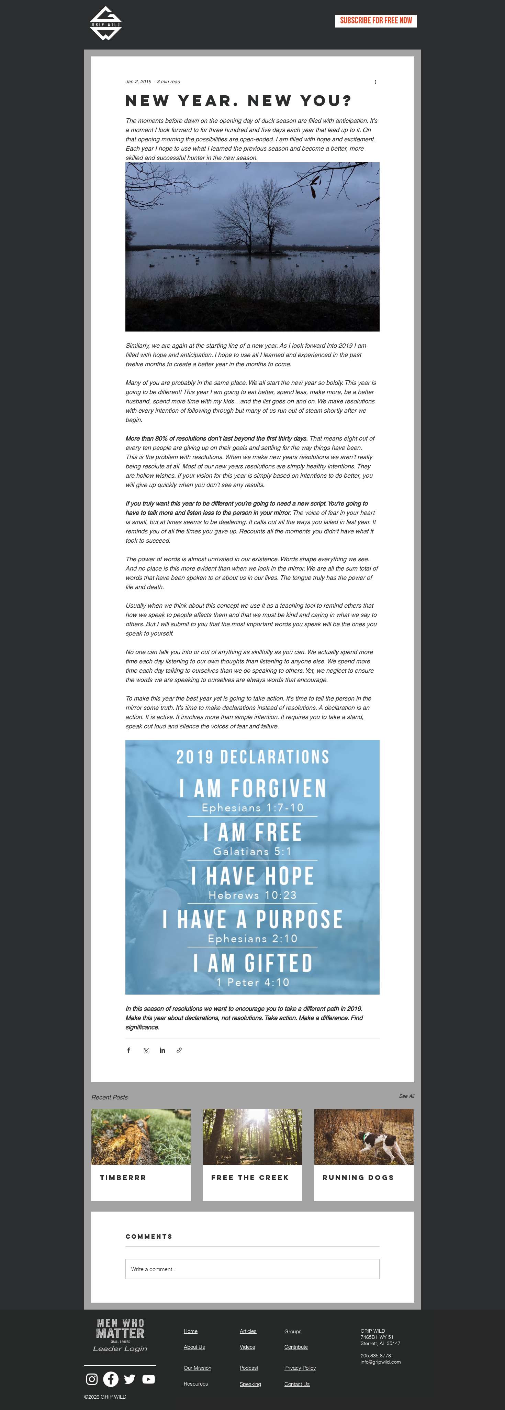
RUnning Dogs (359, 1177)
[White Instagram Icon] (92, 1379)
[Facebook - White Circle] (111, 1379)
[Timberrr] (141, 1137)
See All (406, 1096)
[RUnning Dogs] (364, 1137)
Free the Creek (250, 1177)
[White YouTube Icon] (148, 1379)
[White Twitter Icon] (129, 1379)
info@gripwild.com (381, 1362)
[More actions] (375, 81)
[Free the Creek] (252, 1137)
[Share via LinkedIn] (162, 1050)
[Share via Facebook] (128, 1050)
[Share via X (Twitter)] (145, 1050)
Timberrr (123, 1177)
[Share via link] (179, 1050)
